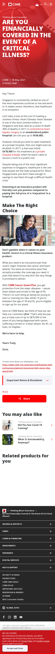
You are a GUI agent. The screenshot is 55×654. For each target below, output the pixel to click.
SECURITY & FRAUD (11, 575)
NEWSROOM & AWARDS (12, 592)
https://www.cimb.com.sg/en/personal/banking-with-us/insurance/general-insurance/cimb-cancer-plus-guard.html (27, 368)
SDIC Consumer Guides (13, 599)
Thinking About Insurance (22, 511)
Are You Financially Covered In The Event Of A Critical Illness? (27, 514)
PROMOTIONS (8, 578)
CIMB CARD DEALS (10, 582)
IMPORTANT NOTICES (12, 589)
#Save (5, 391)
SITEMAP (6, 596)
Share (26, 398)
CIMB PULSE (7, 585)
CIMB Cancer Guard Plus (22, 285)
